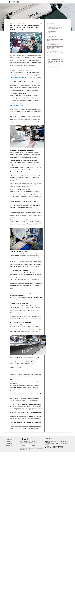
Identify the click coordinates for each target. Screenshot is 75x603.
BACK (41, 23)
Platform (9, 439)
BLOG (9, 447)
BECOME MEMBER (51, 1)
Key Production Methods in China (53, 28)
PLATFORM (32, 1)
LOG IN (58, 1)
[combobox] (63, 2)
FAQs (48, 55)
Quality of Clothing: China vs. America (53, 43)
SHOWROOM (43, 1)
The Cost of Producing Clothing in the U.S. (54, 37)
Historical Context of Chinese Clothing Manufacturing (55, 27)
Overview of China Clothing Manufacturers (55, 25)
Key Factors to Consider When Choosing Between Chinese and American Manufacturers (55, 47)
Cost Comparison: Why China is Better (53, 44)
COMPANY (38, 1)
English (63, 1)
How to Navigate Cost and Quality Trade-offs (54, 51)
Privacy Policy (28, 449)
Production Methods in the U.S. (52, 36)
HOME (27, 1)
